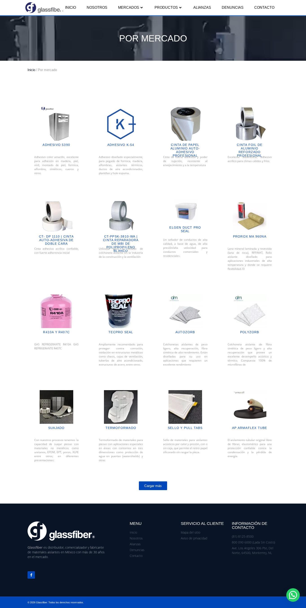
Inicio (70, 7)
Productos (166, 7)
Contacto (264, 7)
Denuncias (233, 7)
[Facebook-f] (31, 575)
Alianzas (202, 7)
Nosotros (97, 7)
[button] (153, 485)
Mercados (128, 7)
